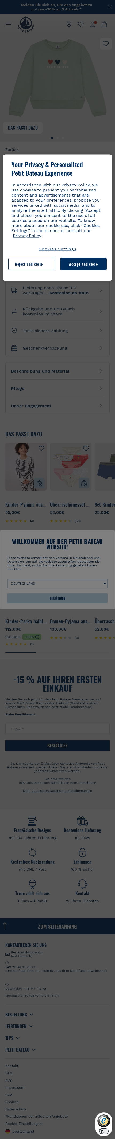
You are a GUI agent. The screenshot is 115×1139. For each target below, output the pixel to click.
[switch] (104, 1131)
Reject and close (29, 264)
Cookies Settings (57, 248)
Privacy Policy (27, 235)
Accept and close (83, 264)
